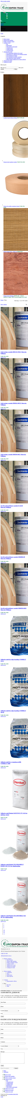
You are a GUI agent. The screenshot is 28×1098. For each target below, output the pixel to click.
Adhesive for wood (7, 51)
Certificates (9, 972)
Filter (16, 69)
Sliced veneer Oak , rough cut (10, 251)
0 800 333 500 (4, 953)
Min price (3, 67)
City (2, 1013)
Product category (7, 958)
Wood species (10, 976)
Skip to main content (5, 1)
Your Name (3, 1002)
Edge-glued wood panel (11, 46)
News (8, 973)
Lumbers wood (6, 42)
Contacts (6, 979)
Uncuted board (9, 50)
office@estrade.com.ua (6, 955)
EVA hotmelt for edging (11, 55)
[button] (3, 357)
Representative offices (12, 981)
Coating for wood (7, 62)
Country (2, 1010)
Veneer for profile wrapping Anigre (11, 206)
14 (4, 930)
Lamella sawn (9, 48)
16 (4, 932)
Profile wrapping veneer (8, 41)
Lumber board (9, 49)
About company (7, 971)
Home (2, 300)
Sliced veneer (6, 39)
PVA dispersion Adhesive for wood (14, 53)
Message (3, 1051)
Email (2, 1033)
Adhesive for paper (7, 60)
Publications (9, 975)
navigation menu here (13, 1094)
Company (3, 1041)
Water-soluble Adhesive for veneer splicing (16, 59)
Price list (9, 984)
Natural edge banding (8, 40)
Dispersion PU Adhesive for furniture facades (16, 54)
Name (2, 1029)
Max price (21, 67)
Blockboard (9, 45)
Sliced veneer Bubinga (8, 295)
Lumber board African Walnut (10, 117)
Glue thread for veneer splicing (13, 58)
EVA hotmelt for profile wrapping (14, 57)
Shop (8, 986)
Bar (7, 44)
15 (4, 931)
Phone (2, 1006)
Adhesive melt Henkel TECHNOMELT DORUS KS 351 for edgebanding (12, 865)
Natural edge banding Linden (10, 162)
